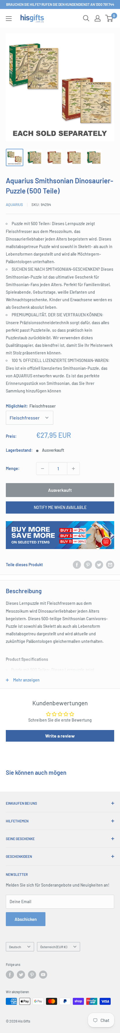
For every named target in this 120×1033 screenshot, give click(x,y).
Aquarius (14, 204)
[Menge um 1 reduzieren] (42, 468)
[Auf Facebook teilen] (77, 565)
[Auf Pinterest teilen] (88, 565)
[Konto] (97, 18)
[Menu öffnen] (9, 18)
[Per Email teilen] (110, 565)
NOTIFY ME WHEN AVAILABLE (60, 507)
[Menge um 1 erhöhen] (73, 468)
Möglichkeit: (31, 405)
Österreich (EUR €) (53, 947)
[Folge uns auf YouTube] (43, 975)
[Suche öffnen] (86, 18)
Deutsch (15, 947)
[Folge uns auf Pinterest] (32, 975)
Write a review (60, 735)
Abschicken (26, 919)
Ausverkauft (60, 490)
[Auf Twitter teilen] (99, 565)
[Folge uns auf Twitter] (21, 975)
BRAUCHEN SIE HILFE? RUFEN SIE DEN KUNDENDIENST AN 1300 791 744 (60, 4)
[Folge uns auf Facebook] (10, 975)
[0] (109, 18)
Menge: (13, 468)
